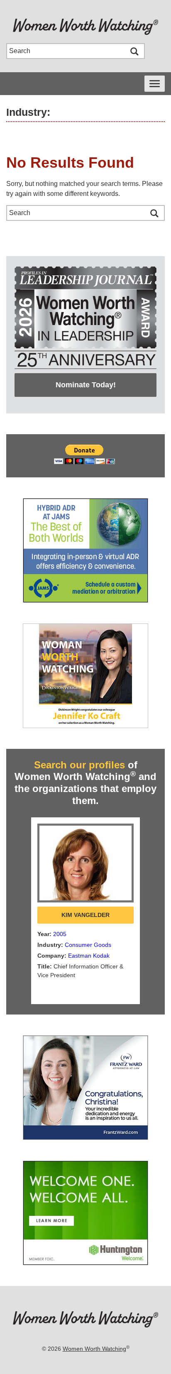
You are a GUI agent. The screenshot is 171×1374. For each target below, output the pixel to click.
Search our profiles (79, 764)
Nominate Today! (86, 385)
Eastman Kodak (89, 955)
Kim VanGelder (85, 915)
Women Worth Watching (94, 1348)
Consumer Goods (88, 944)
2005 (59, 934)
